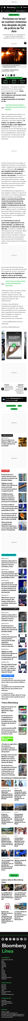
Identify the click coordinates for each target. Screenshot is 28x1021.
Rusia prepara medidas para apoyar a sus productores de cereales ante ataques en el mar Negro (19, 819)
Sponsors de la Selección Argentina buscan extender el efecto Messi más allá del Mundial (7, 795)
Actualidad (3, 989)
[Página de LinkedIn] (17, 939)
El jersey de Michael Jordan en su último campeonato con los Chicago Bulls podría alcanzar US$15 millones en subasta (7, 917)
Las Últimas (14, 409)
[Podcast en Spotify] (25, 939)
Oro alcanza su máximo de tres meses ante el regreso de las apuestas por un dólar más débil (9, 516)
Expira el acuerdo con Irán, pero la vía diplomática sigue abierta (8, 709)
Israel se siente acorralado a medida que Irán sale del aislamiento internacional (15, 283)
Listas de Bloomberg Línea (7, 994)
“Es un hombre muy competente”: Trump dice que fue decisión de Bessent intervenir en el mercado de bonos (7, 865)
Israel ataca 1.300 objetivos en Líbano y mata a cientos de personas (9, 388)
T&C (2, 1005)
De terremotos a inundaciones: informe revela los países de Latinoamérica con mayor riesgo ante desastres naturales (9, 770)
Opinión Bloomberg (8, 675)
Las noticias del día (11, 405)
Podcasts (3, 993)
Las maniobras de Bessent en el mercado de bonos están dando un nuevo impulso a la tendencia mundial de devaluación (9, 587)
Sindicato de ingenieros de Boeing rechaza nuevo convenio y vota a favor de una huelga (7, 842)
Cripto (2, 990)
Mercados (3, 986)
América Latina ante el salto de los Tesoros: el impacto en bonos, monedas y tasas (9, 563)
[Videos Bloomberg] (14, 703)
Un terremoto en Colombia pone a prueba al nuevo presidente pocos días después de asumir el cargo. (8, 720)
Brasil (2, 961)
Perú (2, 969)
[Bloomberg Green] (14, 738)
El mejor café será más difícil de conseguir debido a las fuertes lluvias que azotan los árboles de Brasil (9, 758)
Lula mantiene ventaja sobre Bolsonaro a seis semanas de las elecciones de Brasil (19, 842)
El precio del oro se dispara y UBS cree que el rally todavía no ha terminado (9, 443)
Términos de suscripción (7, 1003)
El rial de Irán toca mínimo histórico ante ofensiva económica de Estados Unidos (9, 477)
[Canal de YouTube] (10, 939)
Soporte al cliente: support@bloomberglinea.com (12, 1015)
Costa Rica (3, 974)
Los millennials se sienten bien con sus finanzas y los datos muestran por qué (7, 896)
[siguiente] (25, 389)
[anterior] (2, 389)
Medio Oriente (14, 15)
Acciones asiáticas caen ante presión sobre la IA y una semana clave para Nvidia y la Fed (9, 507)
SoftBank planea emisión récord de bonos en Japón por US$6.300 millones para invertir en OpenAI (9, 497)
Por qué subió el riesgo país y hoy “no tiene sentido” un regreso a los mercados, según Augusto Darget (9, 668)
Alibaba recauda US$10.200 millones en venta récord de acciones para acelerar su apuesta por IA (19, 390)
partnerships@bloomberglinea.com (9, 1013)
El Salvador (4, 976)
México (3, 962)
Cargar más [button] (14, 875)
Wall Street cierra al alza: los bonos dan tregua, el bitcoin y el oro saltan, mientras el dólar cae (8, 601)
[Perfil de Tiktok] (21, 939)
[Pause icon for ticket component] (2, 11)
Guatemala (3, 978)
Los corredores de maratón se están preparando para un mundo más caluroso (20, 896)
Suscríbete (3, 1000)
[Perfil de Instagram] (14, 939)
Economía (3, 984)
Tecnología (3, 1004)
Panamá (3, 972)
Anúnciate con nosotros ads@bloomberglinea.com (12, 1014)
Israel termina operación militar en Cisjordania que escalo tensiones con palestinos (15, 107)
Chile (2, 968)
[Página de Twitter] (6, 939)
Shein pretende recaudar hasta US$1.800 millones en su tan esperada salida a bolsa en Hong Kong (9, 526)
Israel (20, 405)
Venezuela (3, 966)
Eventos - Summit (5, 1011)
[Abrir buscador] (21, 7)
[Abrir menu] (2, 7)
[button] (25, 43)
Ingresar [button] (25, 7)
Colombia (3, 965)
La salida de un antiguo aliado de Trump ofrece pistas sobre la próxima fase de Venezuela (13, 697)
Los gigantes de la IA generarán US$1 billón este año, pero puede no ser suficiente (12, 688)
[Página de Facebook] (3, 939)
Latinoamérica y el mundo (7, 959)
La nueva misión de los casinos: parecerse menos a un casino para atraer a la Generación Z (20, 915)
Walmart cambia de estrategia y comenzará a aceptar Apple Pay (20, 863)
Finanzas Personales (6, 991)
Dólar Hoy (3, 987)
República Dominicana (6, 977)
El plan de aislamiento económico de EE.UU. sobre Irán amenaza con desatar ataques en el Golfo (7, 819)
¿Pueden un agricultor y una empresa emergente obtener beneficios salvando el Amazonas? (9, 748)
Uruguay (3, 973)
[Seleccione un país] (4, 7)
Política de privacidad (6, 1001)
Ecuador (3, 970)
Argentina (3, 963)
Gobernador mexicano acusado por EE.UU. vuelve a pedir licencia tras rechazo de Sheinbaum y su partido (20, 795)
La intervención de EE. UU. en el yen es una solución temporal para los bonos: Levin (9, 731)
